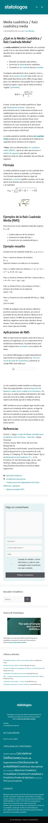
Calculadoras (24, 753)
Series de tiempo (38, 778)
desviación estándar (17, 107)
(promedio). (15, 87)
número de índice (21, 76)
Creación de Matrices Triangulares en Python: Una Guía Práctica (23, 668)
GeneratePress (33, 820)
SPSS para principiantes (12, 781)
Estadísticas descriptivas (16, 479)
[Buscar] (27, 599)
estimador (24, 346)
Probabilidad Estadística (15, 773)
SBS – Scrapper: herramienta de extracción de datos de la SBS (22, 676)
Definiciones (12, 758)
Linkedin (6, 723)
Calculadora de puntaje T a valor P (14, 681)
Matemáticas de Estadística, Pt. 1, (19, 457)
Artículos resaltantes (9, 754)
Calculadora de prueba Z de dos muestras (16, 684)
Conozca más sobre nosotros (17, 642)
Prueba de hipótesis (24, 777)
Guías (4, 770)
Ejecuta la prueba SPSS (15, 489)
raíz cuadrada (24, 67)
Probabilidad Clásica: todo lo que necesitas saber (18, 660)
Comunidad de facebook (11, 725)
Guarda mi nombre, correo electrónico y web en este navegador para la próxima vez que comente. (29, 563)
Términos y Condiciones (16, 799)
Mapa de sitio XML (13, 810)
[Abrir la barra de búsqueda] (36, 7)
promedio (39, 67)
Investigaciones (10, 770)
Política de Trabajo (35, 797)
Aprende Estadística (14, 475)
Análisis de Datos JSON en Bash (13, 665)
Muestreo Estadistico (25, 770)
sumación (17, 179)
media (22, 64)
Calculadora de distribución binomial (14, 673)
